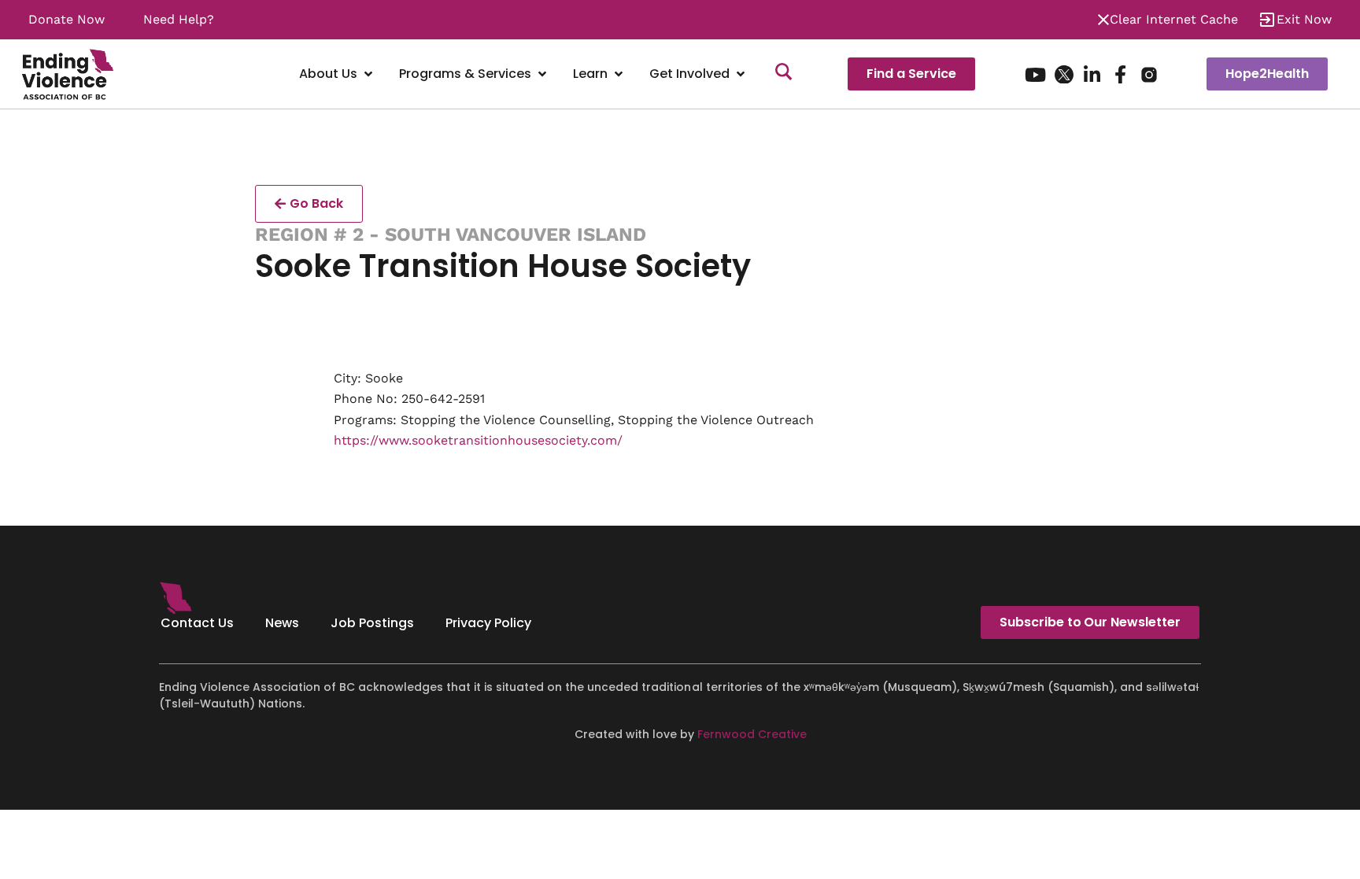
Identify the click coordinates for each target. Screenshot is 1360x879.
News (282, 623)
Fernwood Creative (752, 734)
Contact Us (197, 623)
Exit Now (1304, 19)
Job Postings (372, 623)
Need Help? (178, 19)
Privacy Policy (488, 623)
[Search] (784, 74)
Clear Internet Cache (1174, 19)
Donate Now (66, 19)
